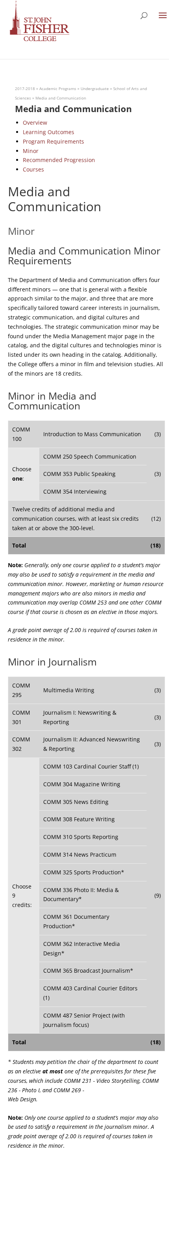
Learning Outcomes (48, 132)
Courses (33, 169)
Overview (35, 122)
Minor (31, 151)
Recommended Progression (59, 160)
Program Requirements (53, 141)
